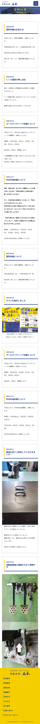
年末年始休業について (16, 179)
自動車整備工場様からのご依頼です (20, 565)
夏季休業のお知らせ (15, 29)
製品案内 (7, 683)
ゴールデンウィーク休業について (20, 123)
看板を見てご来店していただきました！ (20, 453)
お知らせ (7, 697)
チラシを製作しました (16, 300)
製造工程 (7, 687)
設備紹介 (7, 692)
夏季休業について (14, 256)
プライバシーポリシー (11, 715)
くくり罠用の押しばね (16, 79)
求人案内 (7, 706)
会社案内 (7, 678)
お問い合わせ (8, 710)
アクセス (7, 701)
